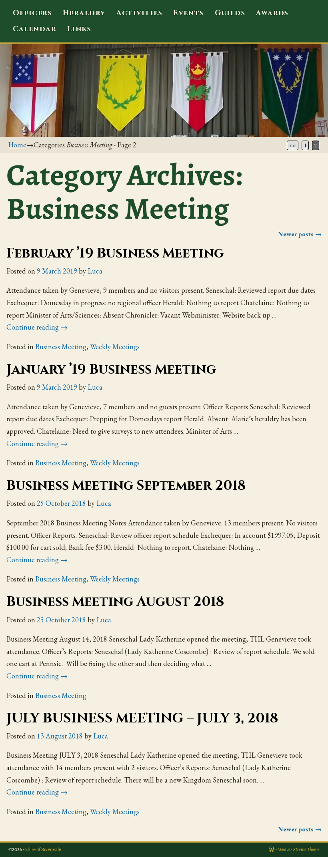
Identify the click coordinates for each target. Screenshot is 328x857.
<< (292, 145)
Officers (32, 13)
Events (188, 13)
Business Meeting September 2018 (126, 486)
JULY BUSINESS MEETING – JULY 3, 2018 (142, 718)
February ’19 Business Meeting (115, 253)
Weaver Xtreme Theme (299, 849)
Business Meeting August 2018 (115, 602)
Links (79, 29)
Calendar (35, 29)
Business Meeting (60, 346)
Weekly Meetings (115, 346)
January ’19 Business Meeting (111, 369)
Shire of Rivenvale (43, 849)
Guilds (230, 13)
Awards (272, 13)
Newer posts (300, 234)
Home (17, 144)
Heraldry (84, 13)
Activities (139, 13)
